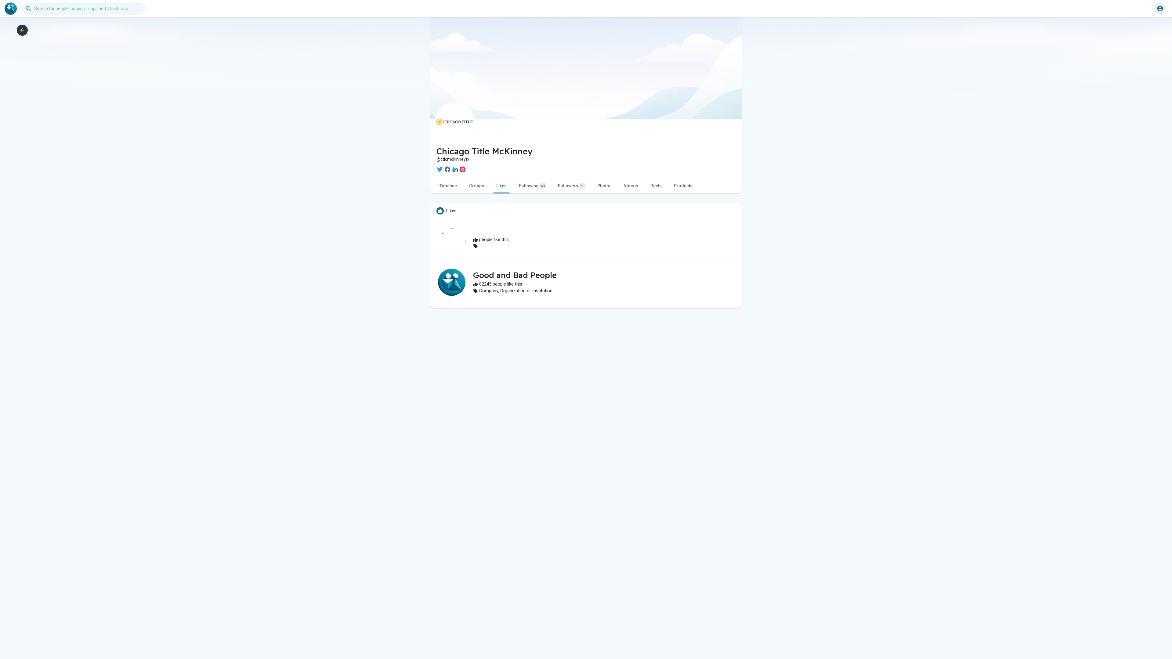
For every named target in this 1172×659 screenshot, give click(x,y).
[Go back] (22, 30)
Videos (631, 185)
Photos (604, 185)
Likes (501, 185)
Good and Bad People (515, 275)
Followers (570, 185)
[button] (1160, 8)
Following (532, 185)
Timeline (448, 185)
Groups (476, 185)
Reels (656, 185)
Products (683, 185)
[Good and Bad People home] (11, 8)
